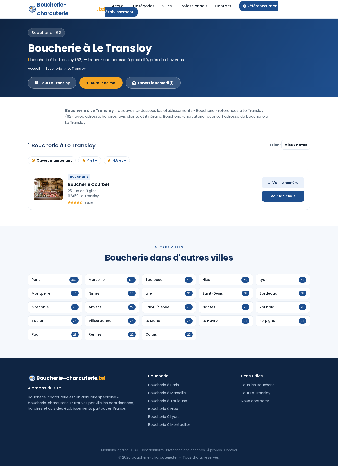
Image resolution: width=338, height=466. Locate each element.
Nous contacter (255, 400)
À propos (214, 450)
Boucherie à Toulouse (167, 400)
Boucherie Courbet (89, 184)
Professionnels (193, 6)
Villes (167, 6)
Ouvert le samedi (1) (156, 82)
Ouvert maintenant (54, 160)
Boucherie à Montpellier (169, 424)
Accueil (118, 6)
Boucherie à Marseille (167, 392)
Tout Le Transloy (55, 82)
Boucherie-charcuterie (71, 9)
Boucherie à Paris (163, 384)
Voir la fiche (281, 196)
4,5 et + (119, 160)
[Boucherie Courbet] (48, 189)
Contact (223, 6)
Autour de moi (103, 82)
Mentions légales (115, 450)
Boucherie (54, 68)
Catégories (144, 6)
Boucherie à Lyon (163, 416)
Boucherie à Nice (163, 408)
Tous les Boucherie (258, 384)
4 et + (92, 160)
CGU (134, 450)
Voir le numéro (285, 182)
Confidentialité (152, 450)
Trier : (275, 144)
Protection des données (185, 450)
